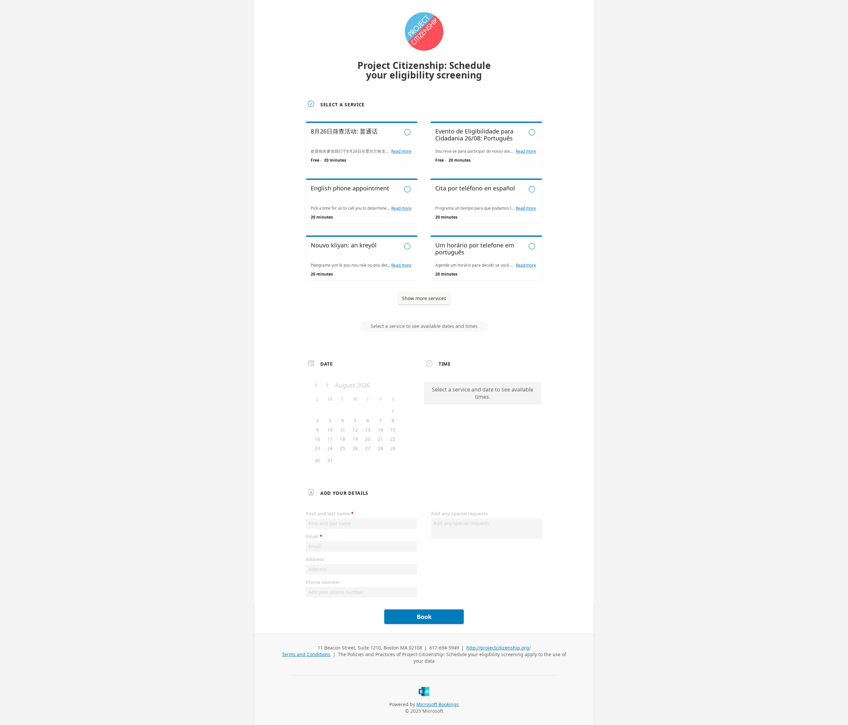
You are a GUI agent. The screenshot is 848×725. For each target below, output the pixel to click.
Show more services (424, 298)
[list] (424, 207)
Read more (401, 151)
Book (424, 617)
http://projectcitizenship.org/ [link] (498, 648)
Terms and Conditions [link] (306, 654)
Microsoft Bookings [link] (437, 704)
